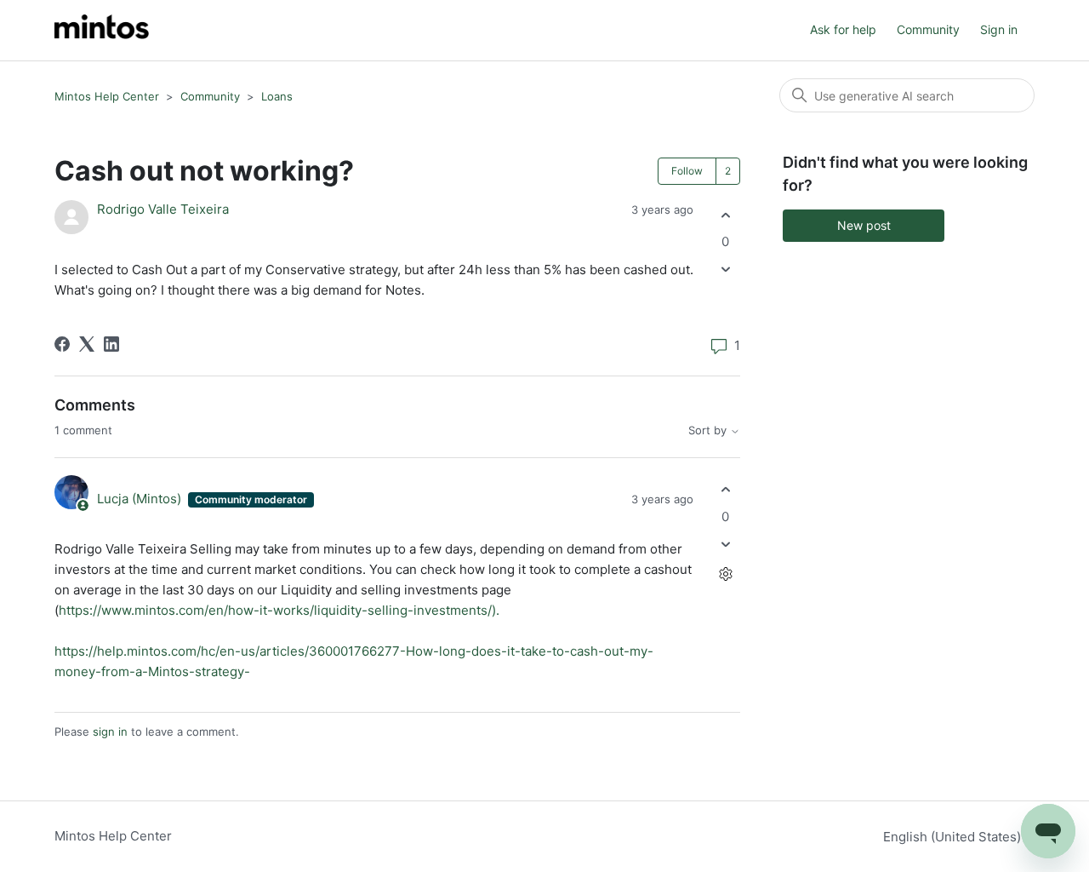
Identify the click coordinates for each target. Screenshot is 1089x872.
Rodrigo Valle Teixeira (163, 209)
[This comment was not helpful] (725, 544)
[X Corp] (86, 344)
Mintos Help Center (106, 96)
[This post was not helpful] (725, 269)
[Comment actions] (725, 573)
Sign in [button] (999, 29)
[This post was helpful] (725, 215)
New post (864, 225)
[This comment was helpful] (725, 490)
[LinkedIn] (111, 344)
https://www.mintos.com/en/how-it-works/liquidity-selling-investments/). (281, 610)
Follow (687, 170)
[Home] (101, 30)
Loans (277, 96)
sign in (110, 731)
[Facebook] (62, 344)
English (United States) (953, 836)
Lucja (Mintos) (141, 498)
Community (928, 29)
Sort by (709, 430)
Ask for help (843, 29)
